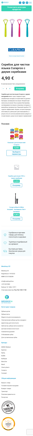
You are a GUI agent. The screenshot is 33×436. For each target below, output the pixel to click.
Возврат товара (6, 388)
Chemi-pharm (5, 367)
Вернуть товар (5, 382)
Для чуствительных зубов (9, 337)
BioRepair (4, 358)
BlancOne (4, 361)
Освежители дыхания (7, 331)
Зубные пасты (5, 314)
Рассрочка (4, 397)
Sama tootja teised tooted (16, 56)
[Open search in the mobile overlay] (20, 2)
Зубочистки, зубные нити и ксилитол (12, 326)
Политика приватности (8, 394)
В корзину (20, 89)
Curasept (4, 373)
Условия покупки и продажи (9, 385)
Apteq (3, 353)
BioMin (3, 355)
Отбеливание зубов (7, 334)
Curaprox (4, 370)
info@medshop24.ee (7, 281)
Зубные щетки (5, 311)
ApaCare (4, 350)
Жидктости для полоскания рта (10, 317)
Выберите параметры (16, 153)
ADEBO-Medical (6, 347)
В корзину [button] (16, 185)
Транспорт (4, 391)
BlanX (3, 364)
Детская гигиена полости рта (10, 328)
